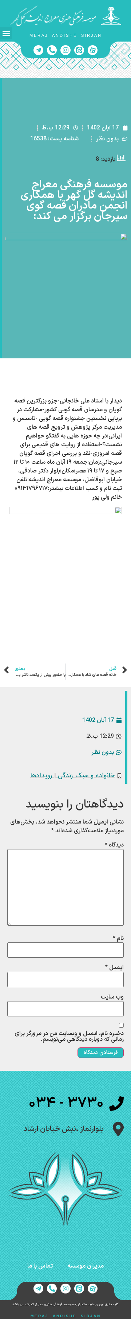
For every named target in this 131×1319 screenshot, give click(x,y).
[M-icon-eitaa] (79, 50)
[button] (6, 33)
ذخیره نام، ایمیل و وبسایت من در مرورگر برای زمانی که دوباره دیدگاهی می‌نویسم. (69, 1036)
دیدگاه (114, 845)
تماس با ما (40, 1266)
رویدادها (41, 776)
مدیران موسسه (85, 1266)
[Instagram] (65, 50)
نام (118, 938)
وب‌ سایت (112, 997)
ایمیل (114, 967)
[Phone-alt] (52, 50)
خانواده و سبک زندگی (86, 776)
